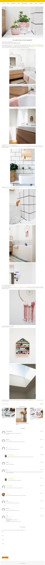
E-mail (3, 535)
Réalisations (13, 3)
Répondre (41, 431)
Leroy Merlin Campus (8, 145)
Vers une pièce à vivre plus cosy (35, 418)
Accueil (4, 3)
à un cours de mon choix (22, 145)
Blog (18, 3)
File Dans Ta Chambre (9, 485)
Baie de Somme (24, 3)
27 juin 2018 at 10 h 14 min (9, 509)
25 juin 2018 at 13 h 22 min (11, 455)
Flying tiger (22, 107)
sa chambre (35, 400)
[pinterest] (22, 563)
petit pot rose (27, 107)
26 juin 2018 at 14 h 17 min (9, 501)
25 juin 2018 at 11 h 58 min (9, 470)
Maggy (7, 493)
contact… (31, 3)
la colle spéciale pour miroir (38, 46)
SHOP (36, 3)
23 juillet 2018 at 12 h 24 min (9, 516)
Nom (3, 531)
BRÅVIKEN (13, 45)
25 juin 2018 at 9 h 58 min (9, 440)
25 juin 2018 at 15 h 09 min (9, 486)
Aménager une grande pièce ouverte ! (8, 417)
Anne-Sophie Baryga (11, 454)
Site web (3, 539)
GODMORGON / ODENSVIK (34, 45)
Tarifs (8, 3)
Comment (3, 543)
